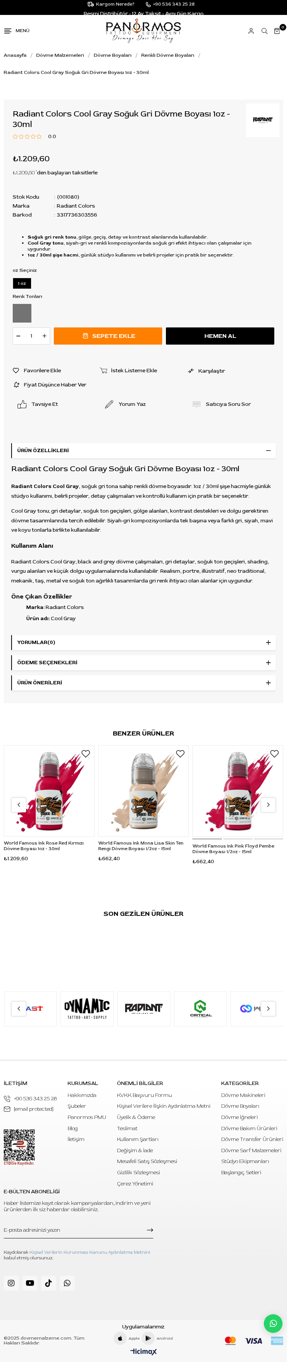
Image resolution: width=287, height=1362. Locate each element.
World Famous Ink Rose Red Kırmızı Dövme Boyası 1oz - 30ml (44, 846)
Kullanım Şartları (137, 1139)
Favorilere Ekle (86, 754)
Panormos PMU (87, 1117)
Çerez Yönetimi (135, 1184)
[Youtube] (29, 1283)
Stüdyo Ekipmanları (245, 1161)
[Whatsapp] (67, 1283)
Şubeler (77, 1106)
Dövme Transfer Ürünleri (252, 1139)
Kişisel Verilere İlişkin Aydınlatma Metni (163, 1106)
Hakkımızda (82, 1095)
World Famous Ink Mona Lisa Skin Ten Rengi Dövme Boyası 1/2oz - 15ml (140, 846)
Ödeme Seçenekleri (47, 662)
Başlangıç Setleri (241, 1172)
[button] (207, 839)
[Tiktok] (48, 1283)
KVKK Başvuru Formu (144, 1095)
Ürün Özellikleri (43, 450)
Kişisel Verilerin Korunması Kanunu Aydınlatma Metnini (90, 1252)
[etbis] (19, 1147)
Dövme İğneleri (239, 1117)
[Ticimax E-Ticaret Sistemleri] (143, 1352)
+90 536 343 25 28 (35, 1098)
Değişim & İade (135, 1150)
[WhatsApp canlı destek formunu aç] (273, 1323)
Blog (73, 1128)
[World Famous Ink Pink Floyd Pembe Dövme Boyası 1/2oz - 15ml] (237, 791)
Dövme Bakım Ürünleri (249, 1128)
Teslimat (127, 1128)
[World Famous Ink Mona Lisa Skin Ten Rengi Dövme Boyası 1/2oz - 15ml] (143, 791)
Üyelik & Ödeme (136, 1117)
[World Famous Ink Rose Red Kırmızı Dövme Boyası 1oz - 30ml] (49, 791)
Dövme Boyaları (240, 1106)
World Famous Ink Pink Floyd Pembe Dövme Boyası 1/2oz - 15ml (233, 849)
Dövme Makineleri (243, 1095)
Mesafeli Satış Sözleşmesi (147, 1161)
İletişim (76, 1139)
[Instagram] (11, 1283)
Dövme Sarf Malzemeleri (251, 1150)
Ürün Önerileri (39, 683)
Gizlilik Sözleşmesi (138, 1172)
